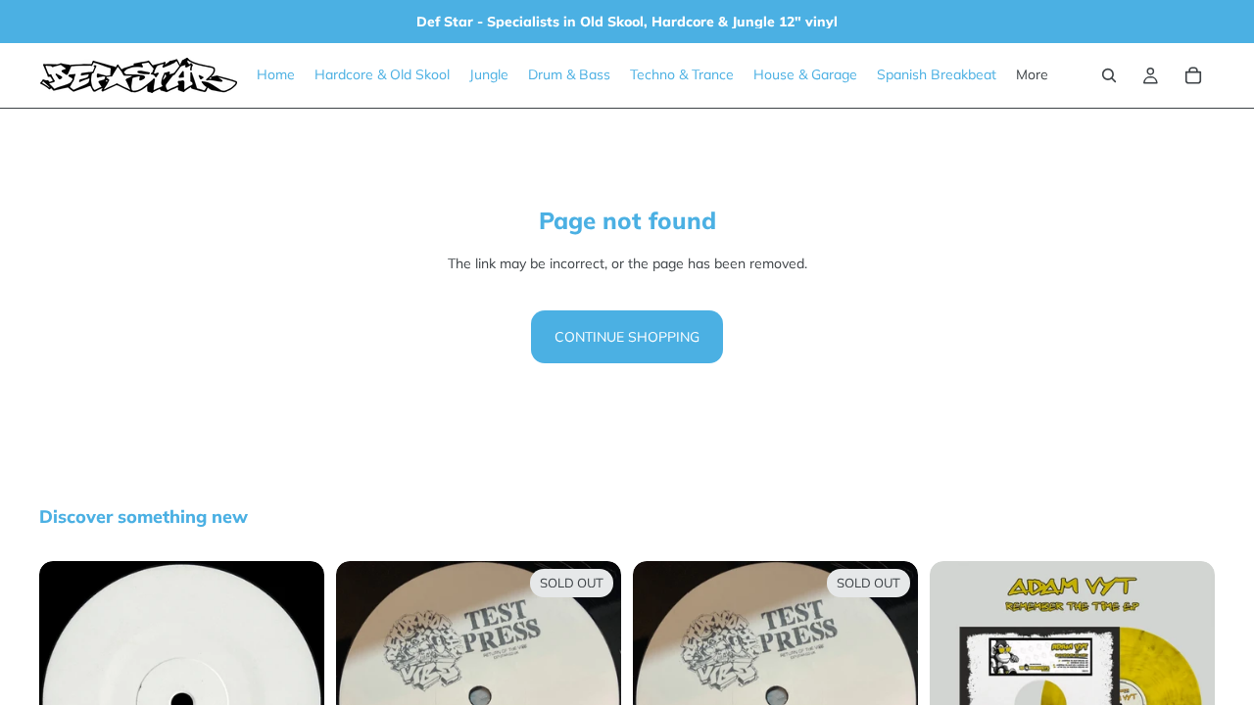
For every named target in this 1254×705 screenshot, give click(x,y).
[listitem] (1032, 75)
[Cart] (1193, 75)
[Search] (1109, 75)
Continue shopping (627, 337)
